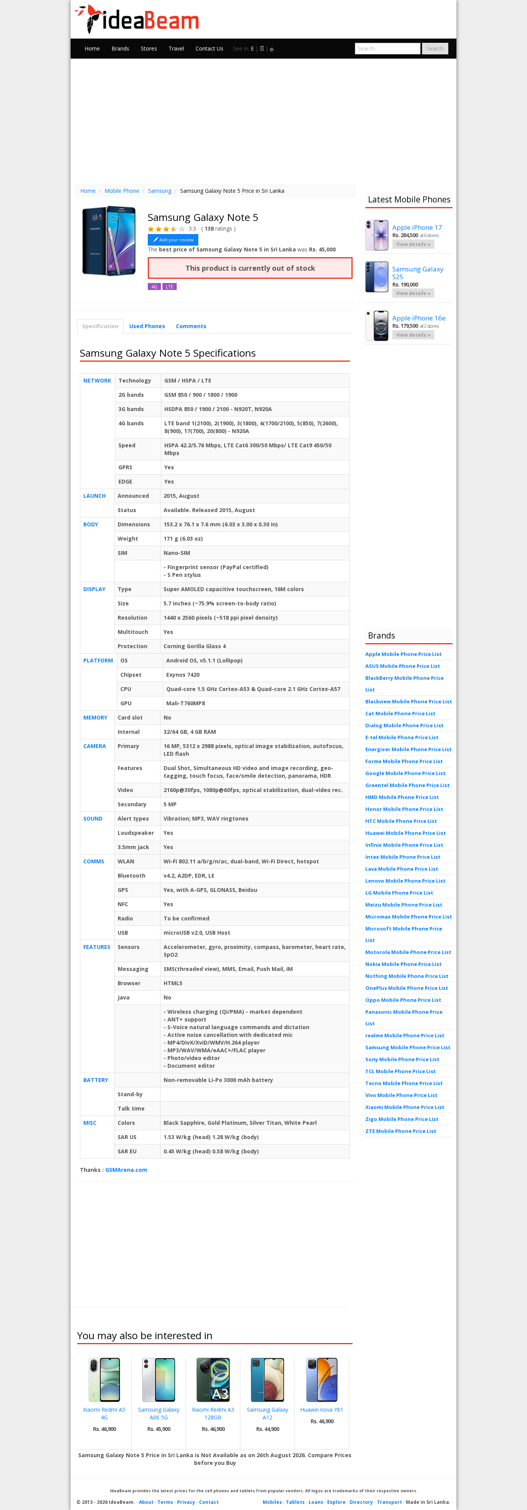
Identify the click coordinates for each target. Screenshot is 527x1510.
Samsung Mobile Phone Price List (408, 1047)
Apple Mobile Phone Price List (403, 654)
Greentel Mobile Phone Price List (407, 785)
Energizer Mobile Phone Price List (408, 749)
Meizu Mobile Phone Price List (404, 904)
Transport (389, 1502)
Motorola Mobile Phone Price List (408, 952)
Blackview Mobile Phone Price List (408, 701)
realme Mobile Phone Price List (404, 1035)
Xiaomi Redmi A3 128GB (213, 1413)
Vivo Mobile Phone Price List (401, 1095)
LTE (169, 286)
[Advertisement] (263, 120)
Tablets (295, 1502)
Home (92, 48)
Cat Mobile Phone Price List (400, 713)
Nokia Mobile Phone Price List (403, 964)
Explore (336, 1502)
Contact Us (209, 48)
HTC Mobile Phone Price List (401, 820)
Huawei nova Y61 (321, 1409)
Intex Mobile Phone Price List (403, 856)
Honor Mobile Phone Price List (404, 809)
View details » (413, 244)
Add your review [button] (176, 240)
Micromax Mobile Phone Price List (408, 916)
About (146, 1502)
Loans (316, 1502)
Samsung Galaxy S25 (418, 273)
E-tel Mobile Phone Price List (402, 737)
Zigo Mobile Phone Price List (402, 1119)
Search (435, 48)
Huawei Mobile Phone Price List (405, 832)
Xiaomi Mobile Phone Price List (404, 1107)
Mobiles (272, 1502)
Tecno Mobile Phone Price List (404, 1083)
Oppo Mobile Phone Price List (403, 999)
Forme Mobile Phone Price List (404, 761)
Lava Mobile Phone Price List (401, 868)
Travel (176, 48)
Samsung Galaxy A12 (267, 1413)
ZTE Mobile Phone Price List (400, 1130)
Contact (209, 1502)
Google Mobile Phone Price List (405, 773)
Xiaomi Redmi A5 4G (104, 1413)
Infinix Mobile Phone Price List (404, 844)
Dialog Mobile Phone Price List (404, 725)
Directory (361, 1502)
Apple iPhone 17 (417, 227)
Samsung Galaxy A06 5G (158, 1413)
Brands (120, 48)
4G (154, 286)
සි (262, 48)
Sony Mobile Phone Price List (402, 1059)
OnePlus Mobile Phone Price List (406, 987)
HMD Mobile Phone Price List (402, 797)
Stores (149, 48)
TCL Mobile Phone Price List (400, 1071)
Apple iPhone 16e (419, 317)
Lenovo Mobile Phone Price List (405, 880)
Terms (165, 1502)
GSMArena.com (126, 1169)
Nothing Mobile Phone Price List (407, 975)
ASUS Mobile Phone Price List (402, 665)
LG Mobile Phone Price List (399, 892)
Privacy (186, 1502)
